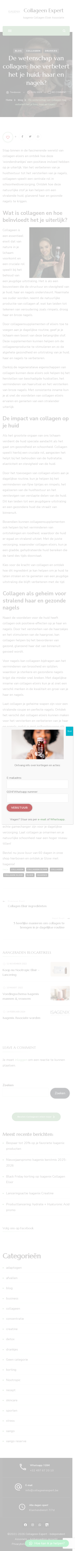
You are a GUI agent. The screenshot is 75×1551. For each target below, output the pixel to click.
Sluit (69, 731)
